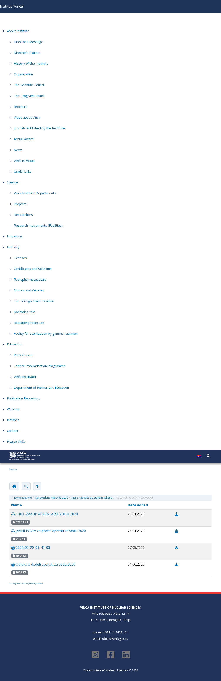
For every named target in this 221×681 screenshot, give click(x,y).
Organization (23, 74)
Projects (20, 204)
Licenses (20, 258)
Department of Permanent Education (41, 387)
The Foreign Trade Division (34, 301)
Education (14, 344)
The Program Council (29, 96)
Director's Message (28, 42)
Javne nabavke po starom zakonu (92, 498)
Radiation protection (29, 322)
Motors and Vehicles (29, 290)
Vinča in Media (24, 160)
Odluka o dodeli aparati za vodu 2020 (45, 564)
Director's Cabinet (27, 52)
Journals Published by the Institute (39, 128)
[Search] (26, 486)
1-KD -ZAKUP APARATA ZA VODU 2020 (46, 514)
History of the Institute (31, 63)
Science (12, 182)
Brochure (20, 106)
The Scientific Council (29, 85)
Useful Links (23, 171)
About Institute (18, 31)
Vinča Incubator (25, 376)
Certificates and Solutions (33, 268)
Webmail (13, 409)
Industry (13, 247)
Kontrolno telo (24, 312)
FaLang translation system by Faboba (26, 583)
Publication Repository (23, 398)
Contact (12, 430)
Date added (138, 505)
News (18, 150)
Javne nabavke (23, 498)
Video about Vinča (27, 117)
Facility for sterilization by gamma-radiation (46, 333)
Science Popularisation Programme (40, 366)
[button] (208, 455)
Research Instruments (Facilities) (38, 225)
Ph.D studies (23, 355)
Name (16, 505)
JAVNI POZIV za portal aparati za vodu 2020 (50, 530)
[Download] (176, 514)
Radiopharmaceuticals (30, 279)
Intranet (13, 420)
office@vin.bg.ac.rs (115, 638)
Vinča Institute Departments (35, 193)
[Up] (37, 486)
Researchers (23, 214)
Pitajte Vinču (16, 441)
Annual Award (24, 139)
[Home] (14, 486)
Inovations (14, 236)
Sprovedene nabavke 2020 (51, 498)
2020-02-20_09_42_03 (32, 547)
